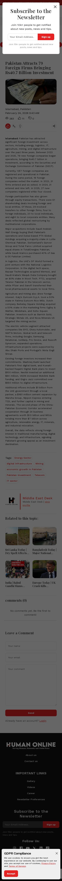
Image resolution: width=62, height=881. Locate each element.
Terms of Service (17, 866)
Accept (11, 873)
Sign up (45, 37)
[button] (57, 853)
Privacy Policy (48, 863)
